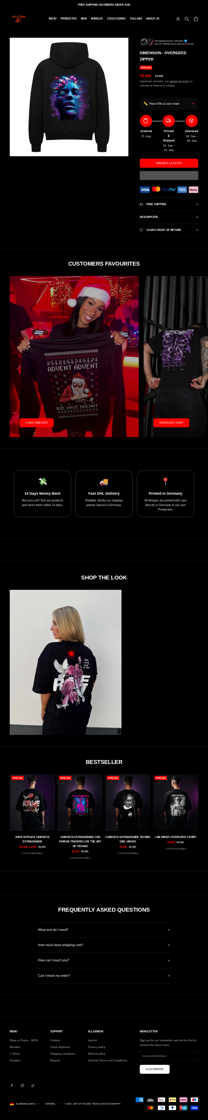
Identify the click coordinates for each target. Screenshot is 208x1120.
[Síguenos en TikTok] (33, 1085)
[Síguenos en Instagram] (22, 1085)
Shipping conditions (62, 1053)
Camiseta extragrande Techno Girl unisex (127, 839)
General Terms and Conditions (107, 1060)
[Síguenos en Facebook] (12, 1085)
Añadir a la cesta (169, 163)
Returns (55, 1060)
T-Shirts (15, 1053)
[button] (169, 175)
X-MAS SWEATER (36, 422)
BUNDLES (97, 18)
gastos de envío (179, 81)
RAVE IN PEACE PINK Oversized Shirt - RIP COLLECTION (160, 689)
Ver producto (160, 708)
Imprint (92, 1040)
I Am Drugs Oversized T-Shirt (175, 837)
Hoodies (15, 1060)
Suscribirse (155, 1069)
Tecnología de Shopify (106, 1104)
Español (50, 1104)
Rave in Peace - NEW (24, 1040)
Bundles (15, 1047)
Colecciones (116, 18)
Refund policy (96, 1053)
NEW (84, 18)
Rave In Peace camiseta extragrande (32, 839)
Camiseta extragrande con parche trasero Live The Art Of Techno (80, 842)
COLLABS (136, 18)
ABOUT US (152, 18)
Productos (69, 18)
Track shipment (60, 1047)
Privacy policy (96, 1047)
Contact (55, 1040)
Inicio (52, 18)
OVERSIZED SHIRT (171, 422)
